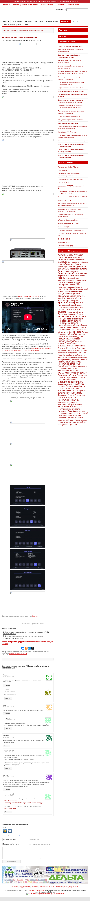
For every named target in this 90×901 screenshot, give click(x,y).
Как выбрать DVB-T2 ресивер (67, 132)
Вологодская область (68, 271)
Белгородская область (78, 262)
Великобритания (65, 267)
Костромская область (72, 298)
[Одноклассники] (26, 648)
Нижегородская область (69, 321)
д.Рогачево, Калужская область (68, 220)
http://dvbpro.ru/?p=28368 (32, 40)
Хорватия (78, 407)
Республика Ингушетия (67, 350)
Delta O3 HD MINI (63, 182)
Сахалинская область (68, 380)
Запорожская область (71, 278)
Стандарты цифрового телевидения (70, 120)
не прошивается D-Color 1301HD (69, 223)
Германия (83, 273)
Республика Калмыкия (76, 353)
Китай (60, 298)
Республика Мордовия (76, 359)
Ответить (7, 685)
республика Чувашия (67, 424)
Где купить (65, 21)
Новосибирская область (69, 325)
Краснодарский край (68, 300)
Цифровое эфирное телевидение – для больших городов (24, 636)
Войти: (4, 828)
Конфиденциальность (71, 887)
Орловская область (67, 330)
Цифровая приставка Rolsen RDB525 (70, 179)
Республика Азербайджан (69, 339)
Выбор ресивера (63, 227)
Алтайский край (65, 255)
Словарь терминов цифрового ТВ (69, 116)
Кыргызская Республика (74, 307)
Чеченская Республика (68, 411)
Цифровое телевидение (36, 890)
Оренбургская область (76, 327)
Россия (63, 372)
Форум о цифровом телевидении (25, 5)
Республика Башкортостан (67, 344)
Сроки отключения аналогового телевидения (73, 141)
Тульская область (66, 395)
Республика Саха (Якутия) (70, 362)
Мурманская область (76, 316)
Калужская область (67, 289)
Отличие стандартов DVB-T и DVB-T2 (71, 91)
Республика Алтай (66, 341)
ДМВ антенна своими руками (68, 123)
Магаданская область (73, 314)
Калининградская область (70, 287)
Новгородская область (68, 323)
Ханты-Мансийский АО (70, 405)
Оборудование (17, 21)
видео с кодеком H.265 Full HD (29, 296)
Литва (60, 314)
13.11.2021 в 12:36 (9, 752)
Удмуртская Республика (67, 398)
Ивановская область (67, 280)
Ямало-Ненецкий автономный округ (70, 419)
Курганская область (66, 305)
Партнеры (34, 887)
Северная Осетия (76, 384)
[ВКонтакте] (22, 648)
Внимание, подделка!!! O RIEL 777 (16, 638)
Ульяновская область (67, 402)
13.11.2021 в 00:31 (8, 737)
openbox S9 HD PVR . (65, 200)
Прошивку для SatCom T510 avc (68, 167)
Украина (74, 400)
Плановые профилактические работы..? (71, 230)
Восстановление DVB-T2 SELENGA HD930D (72, 197)
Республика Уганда (80, 366)
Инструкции (39, 21)
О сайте (52, 887)
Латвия (61, 310)
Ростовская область (78, 373)
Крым (80, 302)
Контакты (14, 887)
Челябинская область (69, 409)
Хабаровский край (66, 404)
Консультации (73, 5)
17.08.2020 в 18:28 (9, 691)
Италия (69, 283)
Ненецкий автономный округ (70, 319)
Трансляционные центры (12, 25)
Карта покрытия (47, 5)
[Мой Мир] (29, 648)
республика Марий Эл (76, 422)
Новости (6, 21)
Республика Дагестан (75, 348)
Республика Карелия (67, 355)
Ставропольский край (68, 388)
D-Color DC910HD (64, 239)
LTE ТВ (75, 21)
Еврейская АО (64, 276)
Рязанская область (67, 375)
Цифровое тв (62, 170)
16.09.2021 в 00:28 (8, 707)
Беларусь (62, 262)
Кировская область (75, 296)
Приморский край (66, 334)
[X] (32, 648)
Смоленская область (75, 386)
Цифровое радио (52, 21)
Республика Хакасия (68, 370)
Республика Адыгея (74, 337)
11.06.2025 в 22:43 (9, 795)
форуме (35, 616)
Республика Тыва (65, 366)
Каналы (26, 25)
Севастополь (63, 384)
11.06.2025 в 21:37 (8, 777)
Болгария (61, 264)
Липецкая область (75, 312)
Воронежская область (68, 273)
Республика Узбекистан (67, 368)
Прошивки (28, 21)
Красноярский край (68, 302)
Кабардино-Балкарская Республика (70, 283)
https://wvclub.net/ (10, 808)
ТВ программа (43, 887)
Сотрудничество (24, 887)
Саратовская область (75, 377)
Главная (6, 5)
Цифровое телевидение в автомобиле (71, 88)
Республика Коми (69, 357)
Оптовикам (61, 5)
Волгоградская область (76, 269)
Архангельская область (70, 258)
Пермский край (73, 332)
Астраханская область (76, 260)
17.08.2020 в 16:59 (8, 676)
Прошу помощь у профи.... (66, 246)
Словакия (61, 386)
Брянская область (73, 264)
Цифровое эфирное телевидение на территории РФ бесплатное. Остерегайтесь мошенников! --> (45, 1)
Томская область (74, 393)
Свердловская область (70, 382)
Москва (62, 316)
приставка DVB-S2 (64, 242)
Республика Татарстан (69, 364)
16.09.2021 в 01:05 (9, 719)
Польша (85, 332)
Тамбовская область (67, 390)
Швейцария (67, 415)
